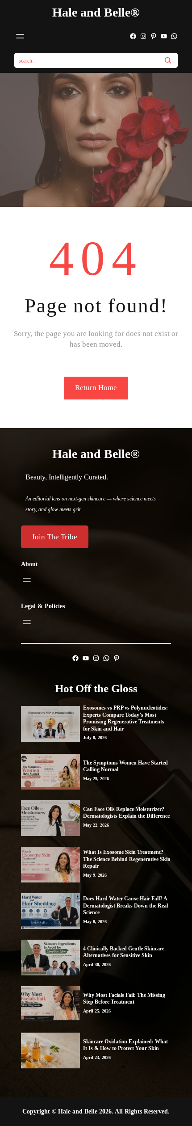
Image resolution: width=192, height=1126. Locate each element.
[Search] (168, 60)
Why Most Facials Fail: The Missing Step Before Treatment (124, 998)
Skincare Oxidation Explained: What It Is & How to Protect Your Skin (125, 1045)
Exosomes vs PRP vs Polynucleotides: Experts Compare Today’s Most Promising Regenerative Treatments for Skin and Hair (125, 718)
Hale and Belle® (96, 12)
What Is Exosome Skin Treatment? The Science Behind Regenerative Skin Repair (127, 859)
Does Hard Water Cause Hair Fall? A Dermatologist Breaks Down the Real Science (125, 905)
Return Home (96, 387)
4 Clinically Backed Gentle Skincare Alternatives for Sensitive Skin (123, 952)
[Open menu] (20, 36)
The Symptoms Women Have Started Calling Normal (125, 766)
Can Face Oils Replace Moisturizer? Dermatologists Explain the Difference (126, 812)
